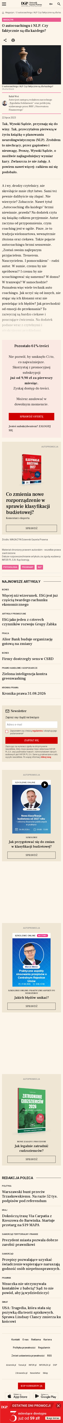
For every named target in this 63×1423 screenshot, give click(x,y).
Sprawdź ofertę (31, 416)
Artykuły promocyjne (14, 614)
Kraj (4, 1210)
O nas (25, 1339)
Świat (5, 1302)
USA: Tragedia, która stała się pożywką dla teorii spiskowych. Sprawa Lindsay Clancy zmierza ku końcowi (31, 1315)
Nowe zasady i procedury (31, 1141)
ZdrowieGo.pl (21, 1373)
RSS (49, 1355)
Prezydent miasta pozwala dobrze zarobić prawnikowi (30, 1242)
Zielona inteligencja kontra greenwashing (24, 676)
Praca (5, 633)
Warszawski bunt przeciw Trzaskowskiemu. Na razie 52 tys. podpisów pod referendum (30, 1196)
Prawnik (6, 1278)
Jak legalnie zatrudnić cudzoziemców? (31, 1148)
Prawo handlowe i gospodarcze (19, 668)
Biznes (5, 589)
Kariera (48, 1339)
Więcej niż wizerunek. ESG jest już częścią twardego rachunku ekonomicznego (30, 600)
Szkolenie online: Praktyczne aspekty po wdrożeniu (31, 992)
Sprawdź (31, 528)
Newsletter (35, 1373)
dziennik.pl (11, 1365)
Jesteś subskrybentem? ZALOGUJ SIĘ (30, 428)
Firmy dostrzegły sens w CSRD (28, 658)
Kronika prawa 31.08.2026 (24, 693)
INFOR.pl (32, 1365)
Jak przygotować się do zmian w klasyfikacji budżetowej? (31, 844)
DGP (55, 1365)
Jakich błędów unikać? (31, 998)
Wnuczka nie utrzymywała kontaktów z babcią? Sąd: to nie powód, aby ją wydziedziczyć (28, 1288)
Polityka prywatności (24, 1347)
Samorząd (7, 1254)
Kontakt (15, 1339)
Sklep (45, 1373)
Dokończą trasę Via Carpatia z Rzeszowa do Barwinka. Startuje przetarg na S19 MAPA (28, 1220)
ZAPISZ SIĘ (31, 740)
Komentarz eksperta (17, 518)
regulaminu (37, 731)
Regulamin (44, 1347)
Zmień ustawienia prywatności (28, 1355)
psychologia (10, 567)
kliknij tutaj (46, 757)
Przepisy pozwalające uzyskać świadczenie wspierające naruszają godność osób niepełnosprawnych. (31, 1264)
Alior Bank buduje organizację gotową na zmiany (27, 641)
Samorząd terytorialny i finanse (20, 1234)
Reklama (36, 1339)
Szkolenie (31, 837)
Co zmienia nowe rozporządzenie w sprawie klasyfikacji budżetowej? (28, 503)
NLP (40, 567)
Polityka (6, 1186)
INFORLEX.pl (44, 1365)
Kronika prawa (10, 687)
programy (27, 567)
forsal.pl (22, 1365)
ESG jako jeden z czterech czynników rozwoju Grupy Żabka (29, 621)
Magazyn (9, 12)
